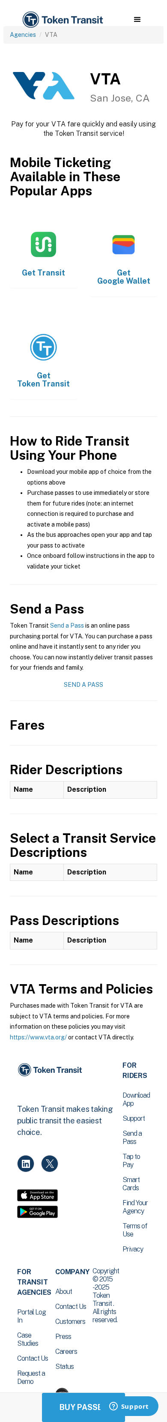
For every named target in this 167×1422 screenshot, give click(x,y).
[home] (62, 20)
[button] (137, 20)
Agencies (23, 34)
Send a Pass (67, 625)
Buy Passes (83, 1407)
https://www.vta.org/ (38, 1037)
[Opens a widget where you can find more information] (128, 1407)
